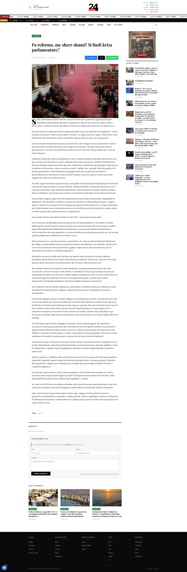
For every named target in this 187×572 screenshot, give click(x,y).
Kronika (55, 25)
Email (78, 449)
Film (109, 545)
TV (109, 560)
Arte (109, 25)
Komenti (34, 458)
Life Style (138, 545)
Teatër (110, 556)
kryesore (40, 413)
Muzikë (110, 553)
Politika (33, 25)
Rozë (136, 553)
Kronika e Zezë (33, 553)
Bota (64, 25)
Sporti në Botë (86, 545)
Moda (136, 549)
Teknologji (138, 542)
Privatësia (150, 568)
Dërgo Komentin (40, 473)
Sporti (91, 25)
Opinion (100, 25)
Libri (109, 549)
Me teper (118, 25)
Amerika (57, 545)
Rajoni (82, 25)
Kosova (73, 25)
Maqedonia (58, 556)
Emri (33, 449)
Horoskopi (138, 556)
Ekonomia (45, 25)
